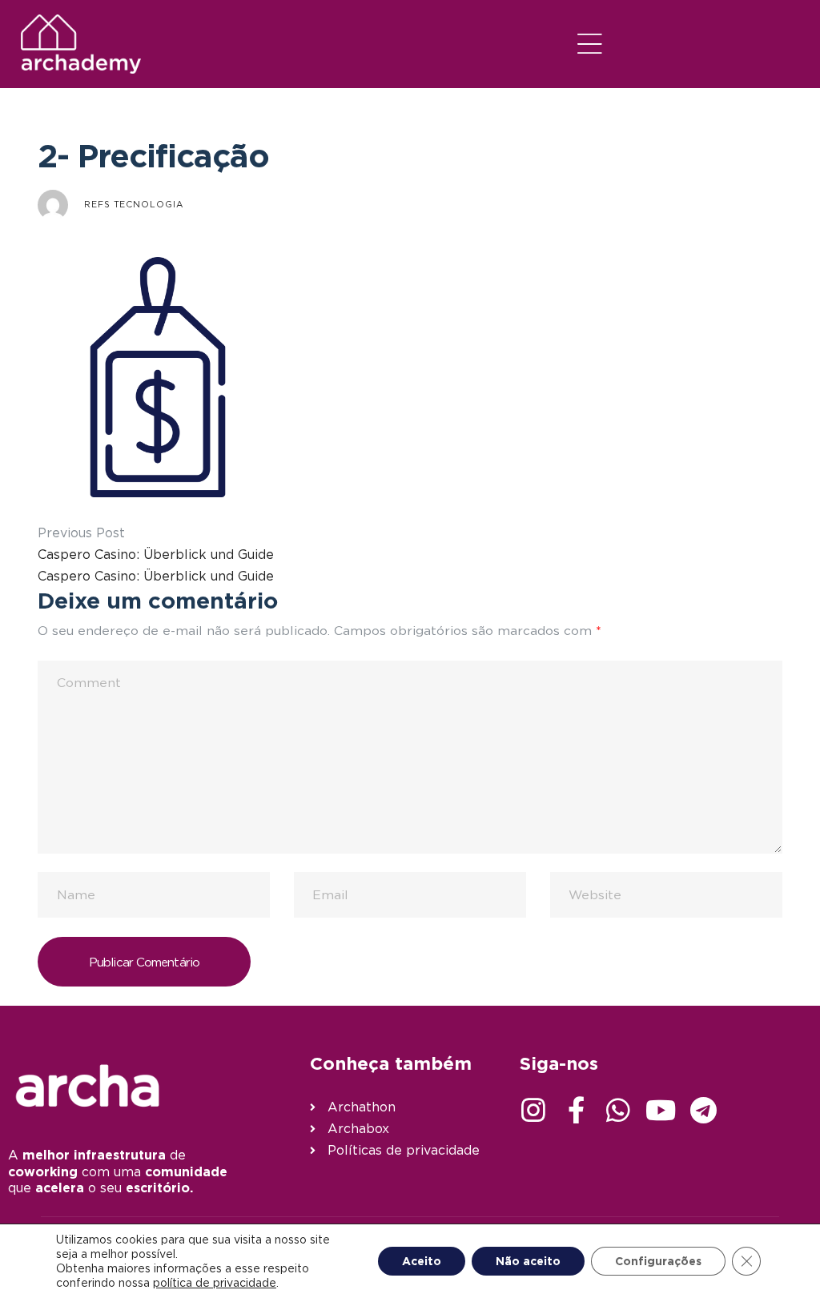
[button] (590, 44)
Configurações (658, 1261)
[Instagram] (533, 1109)
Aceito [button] (421, 1261)
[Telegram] (703, 1109)
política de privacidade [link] (214, 1282)
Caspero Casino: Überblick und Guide (156, 554)
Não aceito (528, 1261)
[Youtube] (660, 1109)
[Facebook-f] (575, 1109)
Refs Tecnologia (133, 204)
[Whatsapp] (618, 1109)
